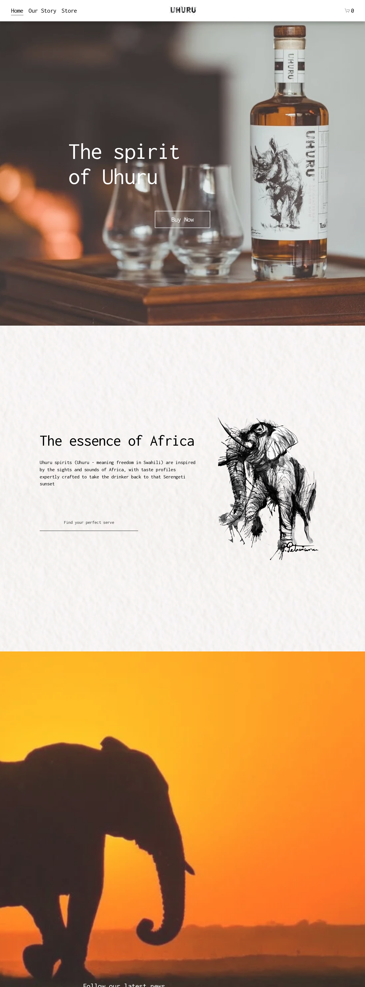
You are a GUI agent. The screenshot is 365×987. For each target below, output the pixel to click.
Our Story (42, 10)
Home (17, 10)
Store (69, 10)
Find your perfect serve (89, 522)
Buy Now (182, 219)
